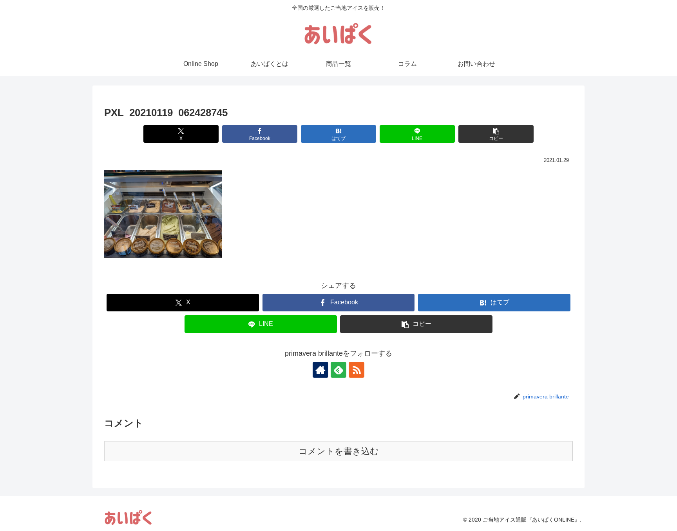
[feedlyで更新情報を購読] (338, 370)
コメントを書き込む (339, 451)
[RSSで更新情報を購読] (356, 370)
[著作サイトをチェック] (320, 370)
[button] (495, 134)
